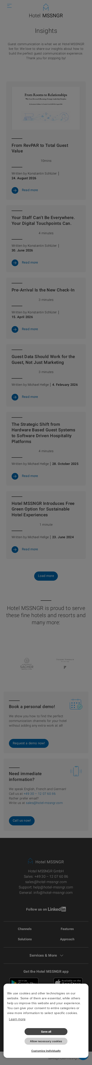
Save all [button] (46, 1031)
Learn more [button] (17, 1019)
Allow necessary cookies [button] (46, 1041)
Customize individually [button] (46, 1050)
